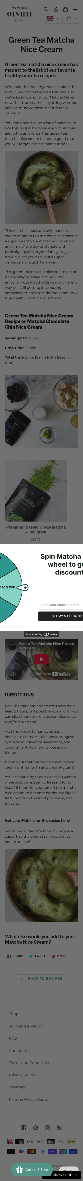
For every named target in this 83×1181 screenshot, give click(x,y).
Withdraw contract (61, 1175)
